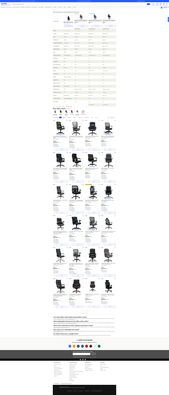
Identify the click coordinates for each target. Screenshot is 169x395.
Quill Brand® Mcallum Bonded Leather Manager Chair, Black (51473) (92, 136)
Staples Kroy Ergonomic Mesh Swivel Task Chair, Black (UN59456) (92, 232)
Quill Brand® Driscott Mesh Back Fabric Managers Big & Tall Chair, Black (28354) (76, 200)
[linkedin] (83, 359)
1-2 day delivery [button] (72, 147)
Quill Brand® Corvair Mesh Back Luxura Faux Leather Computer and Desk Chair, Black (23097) (76, 264)
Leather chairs (80, 318)
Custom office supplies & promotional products (76, 371)
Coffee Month (22, 7)
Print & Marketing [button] (34, 7)
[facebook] (85, 359)
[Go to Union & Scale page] (95, 346)
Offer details (56, 144)
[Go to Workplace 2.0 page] (99, 346)
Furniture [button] (74, 7)
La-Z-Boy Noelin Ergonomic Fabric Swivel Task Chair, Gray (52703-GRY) (108, 264)
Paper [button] (64, 7)
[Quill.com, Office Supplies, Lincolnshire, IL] (56, 387)
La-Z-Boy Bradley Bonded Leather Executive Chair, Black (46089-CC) (75, 294)
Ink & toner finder (87, 365)
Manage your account (57, 367)
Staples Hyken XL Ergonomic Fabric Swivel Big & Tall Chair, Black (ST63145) (108, 294)
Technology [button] (69, 7)
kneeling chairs (95, 322)
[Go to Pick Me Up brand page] (78, 346)
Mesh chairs (55, 318)
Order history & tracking (57, 364)
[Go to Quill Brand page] (70, 346)
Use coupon (93, 353)
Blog (101, 365)
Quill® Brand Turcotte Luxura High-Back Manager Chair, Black (92, 294)
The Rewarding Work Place (104, 367)
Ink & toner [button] (60, 7)
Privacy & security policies (58, 374)
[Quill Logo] (4, 3)
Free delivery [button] (104, 145)
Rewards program (72, 365)
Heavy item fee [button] (77, 28)
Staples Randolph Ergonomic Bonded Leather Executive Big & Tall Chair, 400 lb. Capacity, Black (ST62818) (60, 232)
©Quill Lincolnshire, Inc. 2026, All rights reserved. (65, 387)
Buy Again (18, 7)
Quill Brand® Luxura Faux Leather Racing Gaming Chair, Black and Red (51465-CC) (81, 20)
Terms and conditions (80, 356)
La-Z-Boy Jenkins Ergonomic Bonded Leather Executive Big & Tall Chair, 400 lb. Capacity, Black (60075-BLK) (60, 295)
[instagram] (80, 359)
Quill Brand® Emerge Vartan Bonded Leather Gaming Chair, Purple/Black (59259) (69, 22)
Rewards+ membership (72, 364)
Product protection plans (73, 377)
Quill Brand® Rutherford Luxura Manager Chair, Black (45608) (60, 200)
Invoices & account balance (58, 368)
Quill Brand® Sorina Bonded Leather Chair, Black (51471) (107, 200)
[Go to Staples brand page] (86, 346)
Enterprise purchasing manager (74, 374)
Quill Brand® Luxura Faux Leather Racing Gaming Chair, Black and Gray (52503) (109, 20)
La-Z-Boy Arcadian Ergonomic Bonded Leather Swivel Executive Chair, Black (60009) (76, 169)
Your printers (87, 367)
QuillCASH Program (72, 367)
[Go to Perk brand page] (82, 346)
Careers (101, 368)
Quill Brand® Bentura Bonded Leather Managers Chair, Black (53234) (60, 264)
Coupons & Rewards (9, 7)
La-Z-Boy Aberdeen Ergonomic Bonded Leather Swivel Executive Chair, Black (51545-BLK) (92, 264)
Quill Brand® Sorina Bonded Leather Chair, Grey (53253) (107, 168)
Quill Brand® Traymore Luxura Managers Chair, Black (76, 232)
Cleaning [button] (54, 7)
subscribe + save (28, 7)
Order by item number (88, 368)
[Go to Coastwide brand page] (74, 346)
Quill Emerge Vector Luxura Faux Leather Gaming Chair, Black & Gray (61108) (108, 232)
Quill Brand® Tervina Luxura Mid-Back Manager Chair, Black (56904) (91, 168)
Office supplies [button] (41, 7)
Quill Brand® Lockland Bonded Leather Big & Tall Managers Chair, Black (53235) (60, 168)
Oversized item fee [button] (92, 28)
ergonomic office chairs (65, 323)
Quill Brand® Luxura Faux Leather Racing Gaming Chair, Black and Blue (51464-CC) (95, 20)
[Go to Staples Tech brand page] (91, 346)
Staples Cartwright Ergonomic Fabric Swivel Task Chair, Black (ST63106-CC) (107, 136)
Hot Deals (14, 7)
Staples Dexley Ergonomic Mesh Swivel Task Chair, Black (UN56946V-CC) (92, 200)
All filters (96, 117)
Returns (55, 365)
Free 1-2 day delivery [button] (73, 240)
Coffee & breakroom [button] (48, 7)
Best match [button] (113, 117)
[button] (148, 4)
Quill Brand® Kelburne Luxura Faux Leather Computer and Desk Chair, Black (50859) (60, 137)
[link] (67, 120)
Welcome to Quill (102, 364)
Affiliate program (71, 380)
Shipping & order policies (57, 371)
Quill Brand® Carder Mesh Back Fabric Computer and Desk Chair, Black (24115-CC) (76, 137)
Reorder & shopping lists (88, 364)
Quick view (60, 132)
